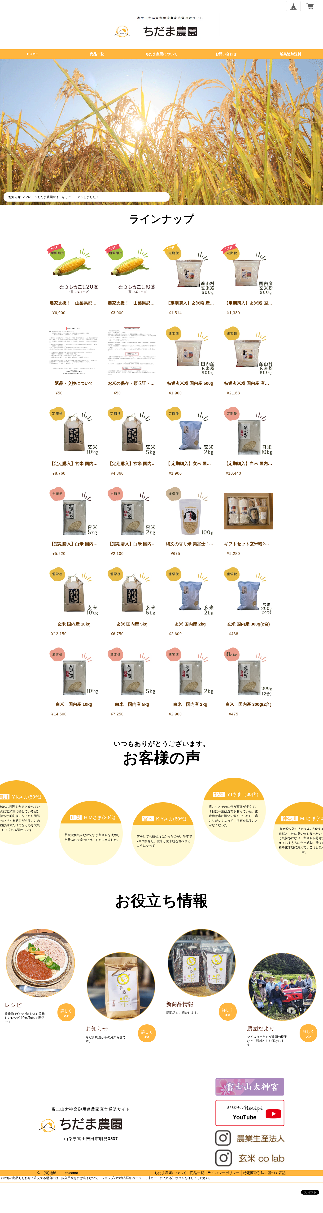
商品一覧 (97, 54)
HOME (32, 54)
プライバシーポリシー (14, 1192)
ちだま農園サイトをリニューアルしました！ (68, 197)
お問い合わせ (226, 54)
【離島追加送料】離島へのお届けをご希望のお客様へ (164, 232)
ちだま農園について (161, 54)
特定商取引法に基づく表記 (264, 1173)
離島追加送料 (290, 54)
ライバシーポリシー (224, 1173)
